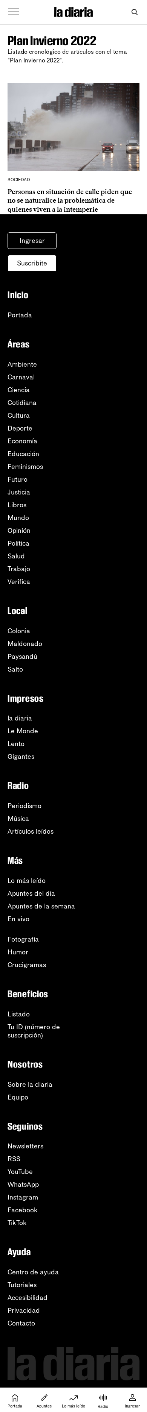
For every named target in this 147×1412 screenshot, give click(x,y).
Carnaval (21, 377)
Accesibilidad (27, 1298)
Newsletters (25, 1146)
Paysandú (22, 656)
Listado (19, 1014)
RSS (14, 1159)
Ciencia (19, 390)
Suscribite (32, 263)
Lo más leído (27, 881)
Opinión (19, 530)
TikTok (17, 1223)
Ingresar (32, 241)
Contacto (21, 1323)
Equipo (18, 1097)
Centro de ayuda (33, 1272)
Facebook (23, 1210)
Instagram (23, 1197)
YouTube (20, 1172)
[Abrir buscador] (134, 12)
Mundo (18, 518)
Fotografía (23, 939)
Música (18, 818)
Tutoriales (22, 1285)
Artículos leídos (31, 831)
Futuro (18, 479)
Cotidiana (22, 403)
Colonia (19, 631)
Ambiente (22, 364)
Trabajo (19, 569)
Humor (18, 952)
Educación (23, 454)
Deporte (20, 428)
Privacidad (24, 1310)
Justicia (19, 492)
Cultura (19, 415)
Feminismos (25, 467)
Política (18, 543)
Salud (16, 556)
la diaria (20, 718)
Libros (17, 505)
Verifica (19, 582)
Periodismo (24, 806)
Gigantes (21, 756)
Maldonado (25, 644)
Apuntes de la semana (41, 906)
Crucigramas (27, 965)
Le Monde (23, 731)
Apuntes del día (31, 893)
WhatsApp (23, 1184)
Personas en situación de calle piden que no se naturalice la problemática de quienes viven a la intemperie (70, 201)
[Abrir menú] (14, 12)
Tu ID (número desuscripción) (34, 1031)
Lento (16, 744)
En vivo (18, 919)
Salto (15, 669)
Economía (22, 441)
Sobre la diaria (30, 1084)
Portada (20, 315)
